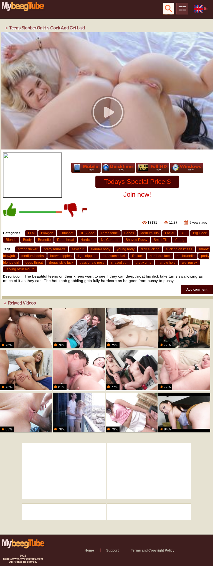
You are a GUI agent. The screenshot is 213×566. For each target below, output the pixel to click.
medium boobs (32, 256)
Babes (129, 233)
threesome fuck (114, 256)
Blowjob (47, 233)
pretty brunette (54, 249)
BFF (184, 233)
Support (112, 550)
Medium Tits (149, 233)
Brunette (44, 240)
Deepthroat (65, 240)
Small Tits (161, 240)
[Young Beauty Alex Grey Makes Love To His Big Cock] (79, 413)
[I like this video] (10, 210)
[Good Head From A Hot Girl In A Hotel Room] (184, 413)
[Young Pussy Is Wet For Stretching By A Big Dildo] (132, 413)
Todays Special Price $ (137, 181)
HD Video (87, 233)
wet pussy (189, 263)
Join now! (137, 194)
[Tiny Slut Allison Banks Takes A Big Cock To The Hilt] (26, 413)
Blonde (11, 240)
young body (126, 249)
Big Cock (200, 233)
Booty (27, 240)
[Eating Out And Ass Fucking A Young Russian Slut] (79, 370)
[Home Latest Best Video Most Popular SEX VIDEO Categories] (182, 8)
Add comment (196, 289)
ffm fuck (137, 256)
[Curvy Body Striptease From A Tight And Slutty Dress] (26, 370)
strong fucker (27, 249)
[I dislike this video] (71, 210)
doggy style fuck (61, 263)
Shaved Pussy (136, 240)
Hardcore (87, 240)
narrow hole (167, 263)
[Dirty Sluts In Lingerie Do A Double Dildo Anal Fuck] (184, 328)
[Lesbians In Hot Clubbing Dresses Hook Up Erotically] (132, 370)
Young (179, 240)
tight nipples (87, 256)
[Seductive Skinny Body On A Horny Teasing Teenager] (26, 328)
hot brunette (186, 256)
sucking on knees (179, 249)
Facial (169, 233)
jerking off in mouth (20, 269)
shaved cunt (120, 263)
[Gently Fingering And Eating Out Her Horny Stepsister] (132, 328)
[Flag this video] (85, 210)
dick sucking (150, 249)
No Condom (110, 240)
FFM (31, 233)
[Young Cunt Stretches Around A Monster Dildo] (184, 370)
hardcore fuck (160, 256)
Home (89, 550)
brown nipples (61, 256)
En (206, 9)
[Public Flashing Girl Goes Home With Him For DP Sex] (79, 328)
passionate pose (92, 263)
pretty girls (143, 263)
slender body (100, 249)
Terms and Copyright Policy (152, 550)
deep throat (34, 263)
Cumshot (66, 233)
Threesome (109, 233)
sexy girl (78, 249)
